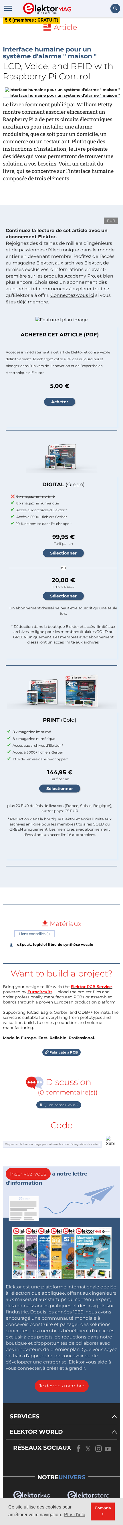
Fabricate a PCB (63, 1052)
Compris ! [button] (103, 1511)
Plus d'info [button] (74, 1514)
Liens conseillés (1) (34, 934)
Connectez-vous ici (72, 295)
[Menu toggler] (8, 8)
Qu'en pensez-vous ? (60, 1105)
